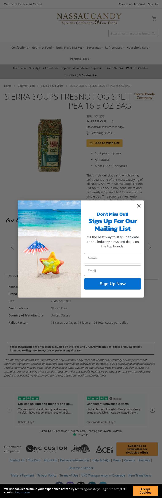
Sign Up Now (113, 284)
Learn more (22, 492)
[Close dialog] (139, 206)
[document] (81, 491)
